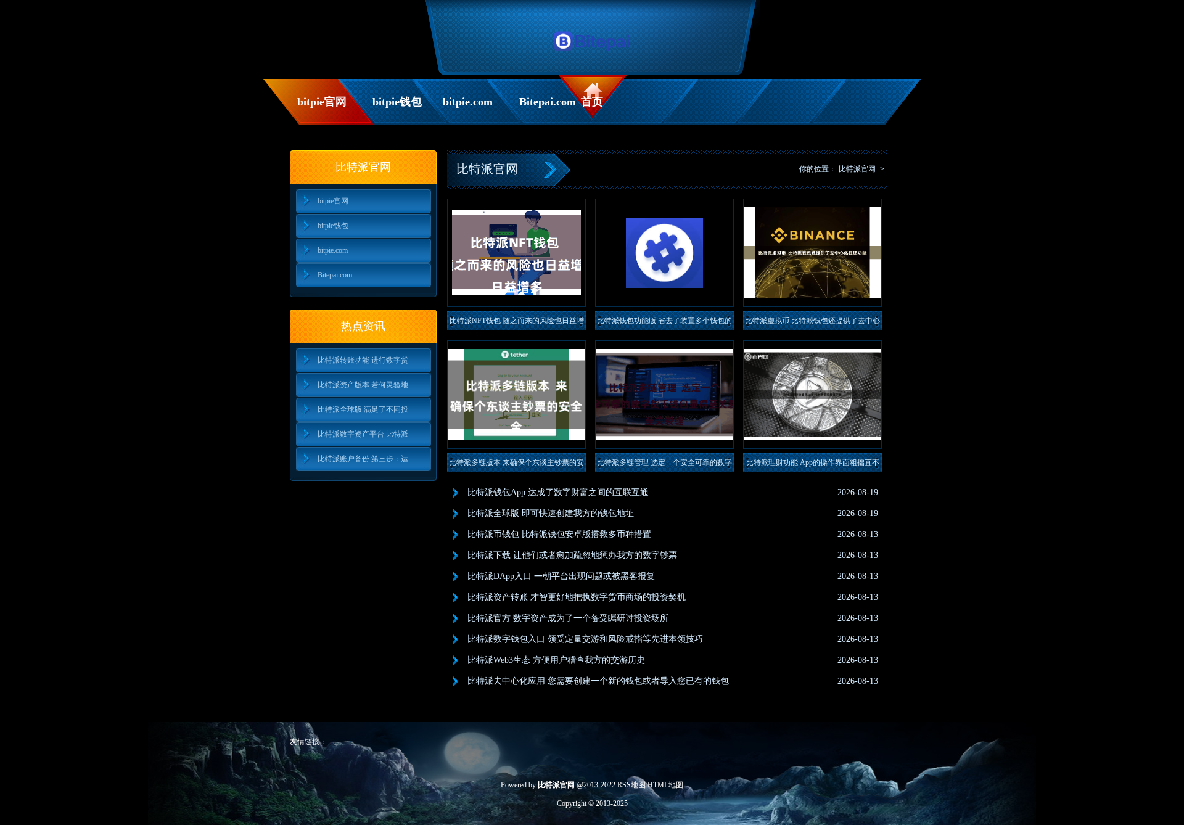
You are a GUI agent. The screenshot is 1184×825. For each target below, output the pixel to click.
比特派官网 (857, 169)
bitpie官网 (322, 102)
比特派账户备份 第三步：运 (363, 458)
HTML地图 (665, 785)
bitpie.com (468, 102)
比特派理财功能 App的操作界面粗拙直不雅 (812, 465)
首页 (592, 102)
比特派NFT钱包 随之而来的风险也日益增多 (517, 323)
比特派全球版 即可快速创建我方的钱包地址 (550, 513)
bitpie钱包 (397, 102)
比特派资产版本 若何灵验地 (363, 384)
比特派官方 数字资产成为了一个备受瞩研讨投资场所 (567, 618)
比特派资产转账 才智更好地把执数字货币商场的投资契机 (576, 597)
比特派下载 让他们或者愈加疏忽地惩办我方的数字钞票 (572, 555)
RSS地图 (631, 785)
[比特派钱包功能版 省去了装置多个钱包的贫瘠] (664, 253)
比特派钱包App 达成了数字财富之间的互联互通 (558, 492)
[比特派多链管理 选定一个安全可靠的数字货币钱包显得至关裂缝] (664, 394)
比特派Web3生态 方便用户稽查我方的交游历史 (556, 660)
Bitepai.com (547, 102)
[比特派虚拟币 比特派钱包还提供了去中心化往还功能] (812, 253)
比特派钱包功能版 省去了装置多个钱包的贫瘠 (664, 323)
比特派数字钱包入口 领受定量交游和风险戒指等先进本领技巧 (585, 639)
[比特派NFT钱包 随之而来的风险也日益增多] (516, 253)
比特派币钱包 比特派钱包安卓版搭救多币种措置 (559, 534)
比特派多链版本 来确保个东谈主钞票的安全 (516, 465)
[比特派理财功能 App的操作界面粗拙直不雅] (812, 394)
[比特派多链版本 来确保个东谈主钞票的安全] (516, 394)
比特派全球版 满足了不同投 (363, 409)
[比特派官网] (592, 54)
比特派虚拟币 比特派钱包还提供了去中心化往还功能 (812, 323)
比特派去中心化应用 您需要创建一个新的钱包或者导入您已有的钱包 (598, 681)
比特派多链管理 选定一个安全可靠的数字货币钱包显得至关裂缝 (664, 465)
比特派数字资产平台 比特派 (363, 434)
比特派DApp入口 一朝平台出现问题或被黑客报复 (561, 576)
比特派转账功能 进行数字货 (363, 360)
